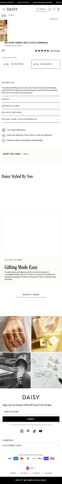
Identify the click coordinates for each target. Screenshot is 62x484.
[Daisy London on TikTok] (34, 431)
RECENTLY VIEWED (31, 295)
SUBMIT (31, 419)
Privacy (24, 473)
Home (4, 15)
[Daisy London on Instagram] (22, 431)
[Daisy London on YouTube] (40, 431)
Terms (13, 473)
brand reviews (55, 51)
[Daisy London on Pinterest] (28, 431)
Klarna (48, 473)
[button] (58, 9)
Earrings (11, 15)
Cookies (36, 473)
